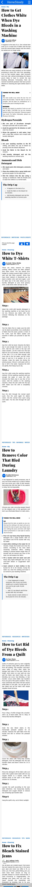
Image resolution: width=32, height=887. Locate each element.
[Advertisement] (16, 219)
